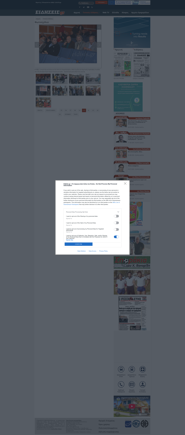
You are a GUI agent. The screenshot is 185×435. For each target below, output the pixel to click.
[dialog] (92, 217)
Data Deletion (81, 251)
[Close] (126, 184)
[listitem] (92, 212)
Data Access (92, 251)
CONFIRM (78, 244)
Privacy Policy (103, 251)
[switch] (116, 216)
